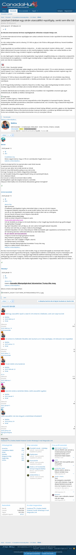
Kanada (4, 454)
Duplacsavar (34, 454)
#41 (6, 153)
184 (23, 448)
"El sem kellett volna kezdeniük (15, 364)
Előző (4, 135)
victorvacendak (6, 192)
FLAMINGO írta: (10, 157)
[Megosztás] (5, 29)
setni (2, 407)
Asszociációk (34, 460)
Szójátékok (33, 472)
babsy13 (65, 448)
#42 (6, 201)
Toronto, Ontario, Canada (51, 127)
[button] (7, 11)
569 (23, 458)
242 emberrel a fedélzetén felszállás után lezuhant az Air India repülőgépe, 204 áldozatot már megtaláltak (39, 339)
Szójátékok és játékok (36, 452)
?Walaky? (4, 269)
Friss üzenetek (23, 11)
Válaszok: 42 (17, 26)
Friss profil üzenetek (59, 445)
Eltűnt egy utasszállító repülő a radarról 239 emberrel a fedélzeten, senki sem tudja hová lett (34, 314)
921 (23, 456)
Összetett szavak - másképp (38, 448)
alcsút (3, 382)
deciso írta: (8, 204)
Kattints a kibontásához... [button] (9, 119)
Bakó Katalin (58, 448)
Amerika (4, 448)
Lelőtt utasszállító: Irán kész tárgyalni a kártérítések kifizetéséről (21, 416)
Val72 (56, 460)
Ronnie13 (57, 494)
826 (23, 454)
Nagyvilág (5, 458)
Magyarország (6, 456)
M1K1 (22, 514)
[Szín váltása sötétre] (74, 10)
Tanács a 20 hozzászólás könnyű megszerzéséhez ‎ (38, 468)
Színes (4, 460)
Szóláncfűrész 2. (35, 475)
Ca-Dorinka (58, 468)
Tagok (34, 11)
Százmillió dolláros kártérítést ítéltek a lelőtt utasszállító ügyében (25, 391)
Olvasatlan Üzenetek (6, 14)
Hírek (4, 11)
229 (23, 450)
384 (23, 460)
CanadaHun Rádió (7, 450)
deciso (3, 144)
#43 (6, 278)
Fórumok (13, 11)
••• (73, 457)
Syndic (56, 476)
